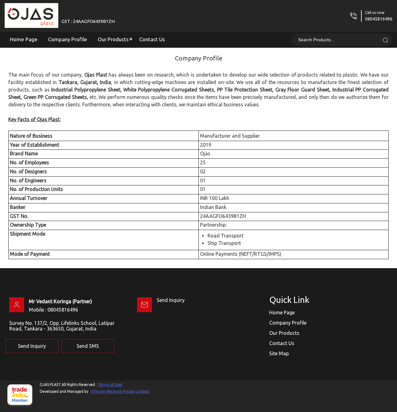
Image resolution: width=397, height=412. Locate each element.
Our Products (113, 39)
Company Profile (67, 39)
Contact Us (152, 39)
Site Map (279, 353)
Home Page (24, 39)
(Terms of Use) (110, 385)
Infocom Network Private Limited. (120, 391)
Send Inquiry (171, 300)
